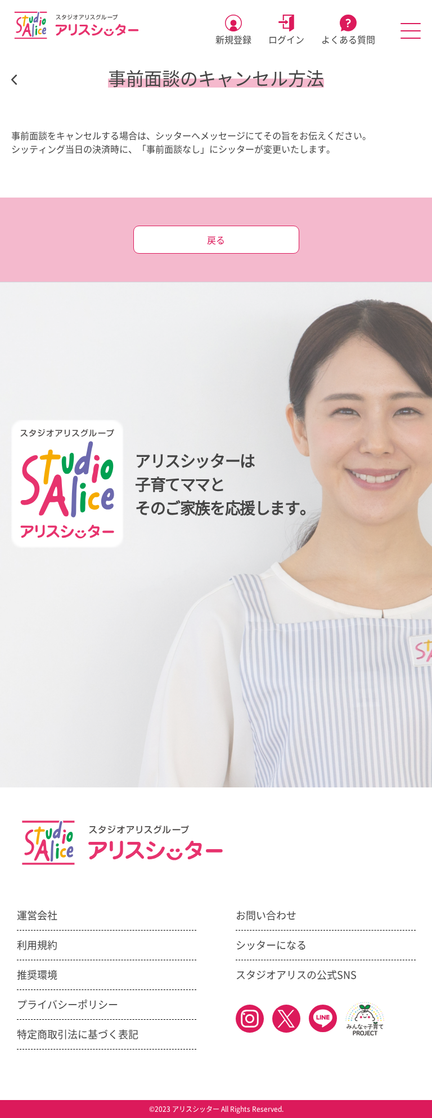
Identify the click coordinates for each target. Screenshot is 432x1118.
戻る (216, 240)
